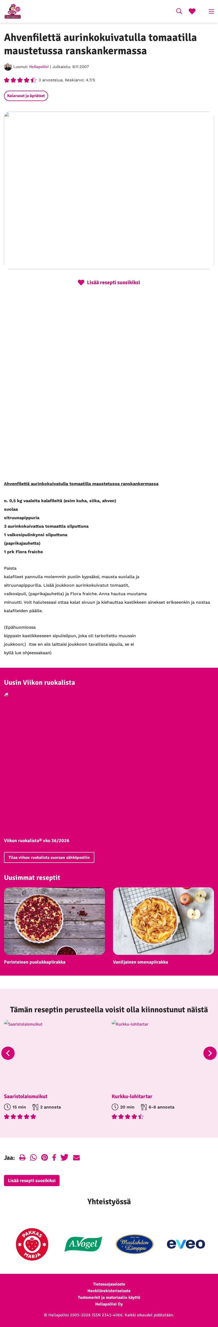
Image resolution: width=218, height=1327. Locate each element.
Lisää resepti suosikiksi (32, 1180)
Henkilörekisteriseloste (109, 1291)
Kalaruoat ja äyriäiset (26, 95)
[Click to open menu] (211, 11)
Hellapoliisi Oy (109, 1304)
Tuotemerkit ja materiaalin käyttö (109, 1297)
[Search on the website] (179, 12)
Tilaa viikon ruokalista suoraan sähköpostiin (49, 857)
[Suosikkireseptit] (192, 12)
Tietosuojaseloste (109, 1284)
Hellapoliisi (39, 66)
